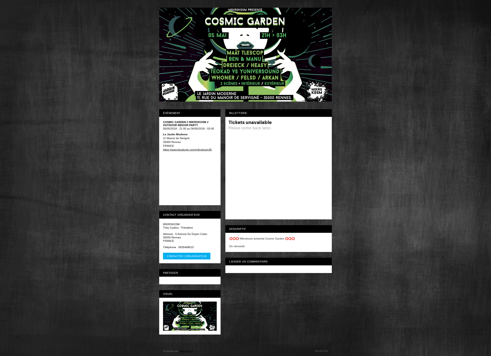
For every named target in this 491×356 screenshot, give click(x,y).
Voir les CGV (321, 351)
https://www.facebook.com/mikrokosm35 (187, 149)
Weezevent (186, 351)
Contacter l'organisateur (187, 256)
